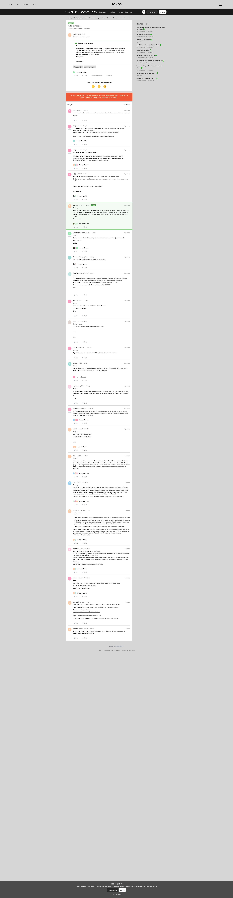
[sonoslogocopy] (116, 4)
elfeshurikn (76, 548)
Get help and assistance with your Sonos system (88, 18)
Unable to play (78, 67)
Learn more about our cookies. (148, 886)
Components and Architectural (145, 80)
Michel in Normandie (79, 232)
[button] (152, 12)
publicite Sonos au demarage (146, 55)
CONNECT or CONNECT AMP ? (146, 78)
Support (26, 4)
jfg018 (74, 456)
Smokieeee (76, 510)
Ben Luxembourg (78, 257)
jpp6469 (75, 34)
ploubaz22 (76, 409)
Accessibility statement (128, 651)
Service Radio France (143, 34)
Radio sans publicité (143, 50)
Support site (128, 12)
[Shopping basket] (220, 4)
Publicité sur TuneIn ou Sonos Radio (148, 45)
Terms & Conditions (104, 651)
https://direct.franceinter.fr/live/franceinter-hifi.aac (87, 616)
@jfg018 (78, 487)
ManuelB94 (76, 602)
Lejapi (74, 174)
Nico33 (75, 347)
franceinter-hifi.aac (112, 607)
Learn (17, 4)
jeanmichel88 (77, 273)
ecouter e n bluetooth (143, 39)
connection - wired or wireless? (146, 73)
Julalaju (75, 429)
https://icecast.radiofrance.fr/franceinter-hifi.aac (86, 612)
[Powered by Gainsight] (116, 647)
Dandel (75, 363)
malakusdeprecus (78, 628)
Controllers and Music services (112, 18)
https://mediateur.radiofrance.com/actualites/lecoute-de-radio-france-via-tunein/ (96, 132)
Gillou (74, 321)
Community (69, 18)
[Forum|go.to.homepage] (81, 12)
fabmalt (75, 578)
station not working (89, 67)
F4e (74, 482)
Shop (10, 4)
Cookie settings (115, 651)
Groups (120, 12)
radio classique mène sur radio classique (149, 61)
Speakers (139, 42)
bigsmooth (76, 386)
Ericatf (75, 300)
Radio (34, 4)
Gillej (74, 110)
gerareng (75, 205)
